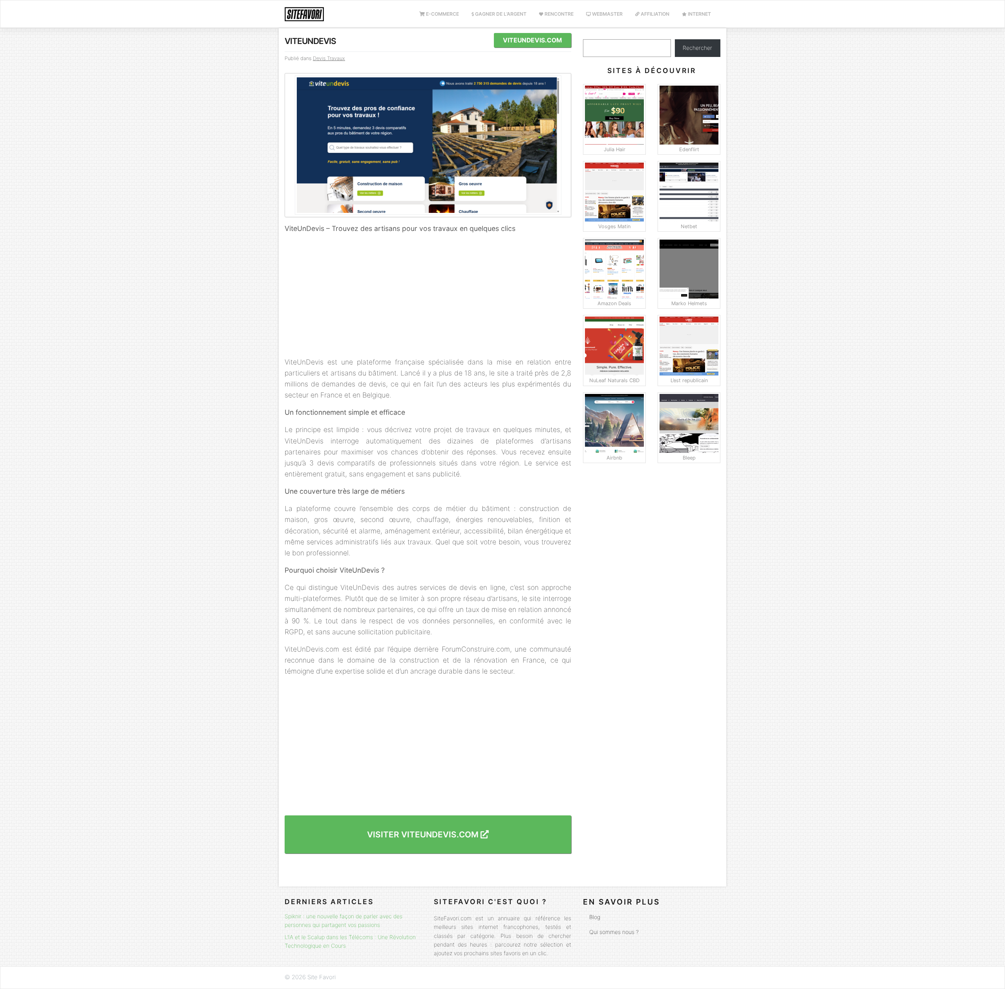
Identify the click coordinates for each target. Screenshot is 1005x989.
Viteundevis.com (532, 40)
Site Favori (321, 977)
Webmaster (607, 14)
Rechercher (697, 47)
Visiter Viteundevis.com (424, 834)
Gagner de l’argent (500, 14)
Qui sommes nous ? (614, 932)
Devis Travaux (329, 58)
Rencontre (558, 14)
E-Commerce (442, 14)
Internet (699, 14)
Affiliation (654, 14)
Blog (594, 917)
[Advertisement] (428, 295)
